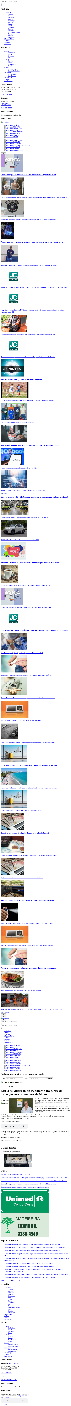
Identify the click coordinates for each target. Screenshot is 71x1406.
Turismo (10, 29)
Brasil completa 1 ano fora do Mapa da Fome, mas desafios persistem (21, 990)
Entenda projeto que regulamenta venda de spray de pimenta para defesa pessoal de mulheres (28, 923)
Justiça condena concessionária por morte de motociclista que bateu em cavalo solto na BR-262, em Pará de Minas (34, 287)
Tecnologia (11, 21)
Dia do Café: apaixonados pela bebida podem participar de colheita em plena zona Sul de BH (28, 585)
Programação (8, 77)
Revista (10, 62)
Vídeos (6, 40)
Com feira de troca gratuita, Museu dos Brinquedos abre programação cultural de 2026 (26, 607)
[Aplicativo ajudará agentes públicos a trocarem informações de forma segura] (14, 487)
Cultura (10, 24)
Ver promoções (12, 74)
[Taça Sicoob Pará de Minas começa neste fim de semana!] (14, 419)
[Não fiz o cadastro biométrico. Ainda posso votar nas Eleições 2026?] (14, 717)
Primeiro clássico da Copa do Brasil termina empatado (21, 380)
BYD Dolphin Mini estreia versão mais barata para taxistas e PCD (20, 540)
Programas (11, 56)
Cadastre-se (7, 44)
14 (13, 1280)
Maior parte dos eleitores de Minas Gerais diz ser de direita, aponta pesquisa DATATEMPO (27, 945)
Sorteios (10, 35)
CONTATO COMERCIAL (9, 1380)
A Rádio (6, 51)
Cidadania (11, 27)
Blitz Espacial (12, 64)
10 (5, 1280)
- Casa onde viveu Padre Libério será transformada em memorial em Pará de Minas (32, 1250)
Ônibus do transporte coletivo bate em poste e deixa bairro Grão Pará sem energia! (32, 242)
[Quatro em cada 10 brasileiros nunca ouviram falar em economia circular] (12, 874)
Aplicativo (7, 1034)
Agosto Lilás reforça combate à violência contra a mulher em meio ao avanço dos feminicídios (28, 219)
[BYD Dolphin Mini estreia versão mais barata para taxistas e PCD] (14, 537)
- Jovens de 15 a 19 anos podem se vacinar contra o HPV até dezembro (28, 1263)
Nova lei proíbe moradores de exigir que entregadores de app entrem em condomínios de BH (28, 334)
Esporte (10, 19)
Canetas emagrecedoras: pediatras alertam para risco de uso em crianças (28, 968)
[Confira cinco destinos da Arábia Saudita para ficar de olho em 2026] (14, 807)
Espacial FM (8, 1032)
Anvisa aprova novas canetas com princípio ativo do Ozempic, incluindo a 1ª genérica (26, 675)
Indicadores (11, 37)
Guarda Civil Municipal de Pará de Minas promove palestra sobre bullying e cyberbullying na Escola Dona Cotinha (34, 1177)
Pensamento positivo (14, 32)
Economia (11, 30)
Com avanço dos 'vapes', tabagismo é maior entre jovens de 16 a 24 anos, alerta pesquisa (34, 630)
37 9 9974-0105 (5, 1404)
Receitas (10, 61)
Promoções (7, 72)
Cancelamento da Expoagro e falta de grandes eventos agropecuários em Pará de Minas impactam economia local (34, 197)
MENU (3, 153)
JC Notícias (7, 12)
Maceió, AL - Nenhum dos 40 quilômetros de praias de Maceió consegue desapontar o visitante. (29, 788)
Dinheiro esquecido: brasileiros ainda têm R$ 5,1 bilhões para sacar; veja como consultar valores (29, 855)
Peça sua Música (13, 69)
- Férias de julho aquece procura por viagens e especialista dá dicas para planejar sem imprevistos (36, 1274)
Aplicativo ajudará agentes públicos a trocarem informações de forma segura (23, 490)
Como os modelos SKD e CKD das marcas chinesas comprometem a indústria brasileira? (34, 497)
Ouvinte (6, 67)
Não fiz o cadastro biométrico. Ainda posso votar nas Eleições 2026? (21, 720)
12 (9, 1280)
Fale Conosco (8, 81)
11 (7, 1280)
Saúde (10, 25)
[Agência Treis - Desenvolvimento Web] (22, 1396)
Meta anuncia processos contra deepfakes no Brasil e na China (19, 468)
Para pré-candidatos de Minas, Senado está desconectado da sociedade (27, 900)
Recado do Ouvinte (14, 71)
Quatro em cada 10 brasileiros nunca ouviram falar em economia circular (22, 878)
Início (2, 1280)
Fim (19, 1280)
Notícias (10, 14)
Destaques (11, 17)
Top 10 (10, 57)
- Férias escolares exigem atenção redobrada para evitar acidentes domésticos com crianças (34, 1244)
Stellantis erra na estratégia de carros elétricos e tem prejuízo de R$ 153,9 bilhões (24, 517)
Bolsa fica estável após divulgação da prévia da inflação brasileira (25, 833)
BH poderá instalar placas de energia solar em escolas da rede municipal (28, 698)
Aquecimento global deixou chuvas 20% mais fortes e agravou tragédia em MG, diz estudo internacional (31, 1009)
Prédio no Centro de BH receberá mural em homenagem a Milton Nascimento (30, 563)
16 (16, 1280)
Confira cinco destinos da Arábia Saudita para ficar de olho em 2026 (20, 810)
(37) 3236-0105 (13, 1363)
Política (10, 34)
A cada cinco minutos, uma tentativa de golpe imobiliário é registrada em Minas (31, 445)
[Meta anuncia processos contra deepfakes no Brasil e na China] (12, 465)
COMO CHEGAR (6, 94)
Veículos (10, 22)
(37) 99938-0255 (6, 104)
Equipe (10, 54)
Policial (10, 16)
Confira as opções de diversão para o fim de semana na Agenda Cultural (28, 175)
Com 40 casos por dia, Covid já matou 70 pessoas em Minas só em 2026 (22, 653)
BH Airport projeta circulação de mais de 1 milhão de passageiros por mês (29, 765)
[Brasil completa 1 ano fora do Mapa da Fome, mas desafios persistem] (12, 987)
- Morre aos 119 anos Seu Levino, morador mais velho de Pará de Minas (29, 1266)
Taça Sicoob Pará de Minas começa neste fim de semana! (17, 422)
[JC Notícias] (5, 122)
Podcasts (7, 42)
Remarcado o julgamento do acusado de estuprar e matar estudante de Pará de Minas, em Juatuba (29, 265)
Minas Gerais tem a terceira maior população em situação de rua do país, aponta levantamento (28, 742)
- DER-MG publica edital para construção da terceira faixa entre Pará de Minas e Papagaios (34, 1247)
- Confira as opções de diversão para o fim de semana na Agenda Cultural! (29, 1277)
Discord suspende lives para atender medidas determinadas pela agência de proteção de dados (28, 357)
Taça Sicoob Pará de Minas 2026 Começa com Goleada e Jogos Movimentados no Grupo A (27, 400)
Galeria (10, 66)
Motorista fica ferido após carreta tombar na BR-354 (16, 1174)
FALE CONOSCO (6, 108)
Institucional (11, 52)
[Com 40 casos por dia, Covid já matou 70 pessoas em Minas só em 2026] (14, 650)
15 (14, 1280)
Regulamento (12, 76)
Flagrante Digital (9, 39)
